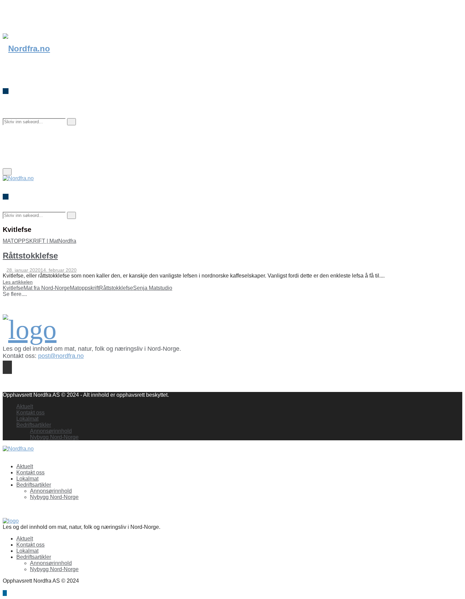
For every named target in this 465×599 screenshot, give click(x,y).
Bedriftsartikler (33, 425)
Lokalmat (27, 419)
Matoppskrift (84, 288)
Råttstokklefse (30, 255)
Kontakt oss (30, 412)
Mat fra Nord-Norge (46, 288)
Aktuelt (24, 406)
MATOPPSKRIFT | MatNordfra (39, 241)
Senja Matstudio (152, 288)
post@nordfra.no (61, 355)
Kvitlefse (13, 288)
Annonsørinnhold (51, 431)
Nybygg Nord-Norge (54, 437)
